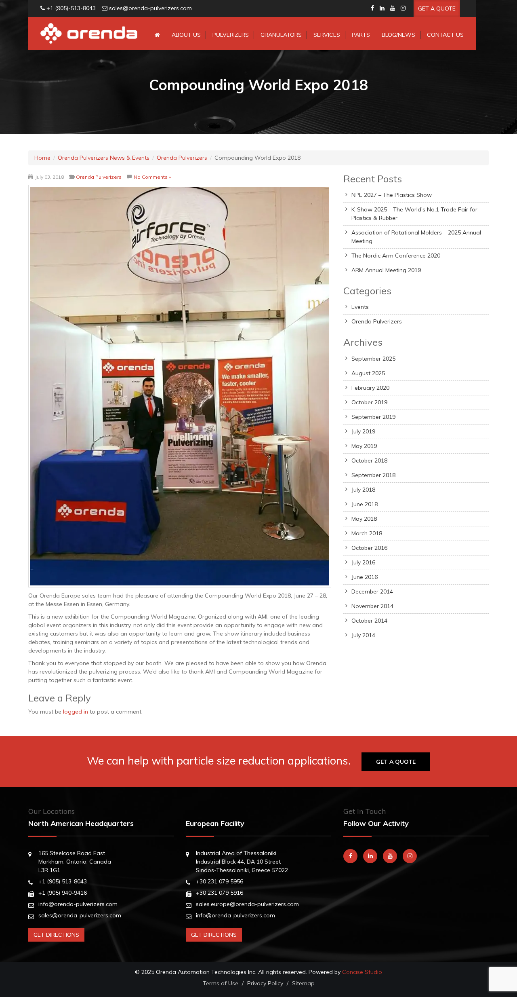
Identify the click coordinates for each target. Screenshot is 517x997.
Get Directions (56, 934)
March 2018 (366, 533)
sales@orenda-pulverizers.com (150, 8)
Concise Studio (362, 972)
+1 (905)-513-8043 (71, 8)
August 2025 (368, 373)
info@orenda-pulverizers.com (78, 904)
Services (326, 34)
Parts (361, 34)
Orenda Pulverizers (99, 177)
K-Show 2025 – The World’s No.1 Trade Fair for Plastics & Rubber (414, 214)
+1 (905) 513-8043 (62, 881)
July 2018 (363, 489)
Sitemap (303, 983)
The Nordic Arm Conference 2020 (395, 255)
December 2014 (372, 591)
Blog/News (398, 34)
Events (360, 307)
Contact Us (445, 34)
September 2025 (373, 358)
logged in (75, 711)
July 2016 (363, 562)
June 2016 (364, 577)
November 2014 (372, 606)
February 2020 (370, 387)
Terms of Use (220, 983)
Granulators (281, 34)
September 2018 (373, 475)
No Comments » (152, 177)
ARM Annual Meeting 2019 (386, 270)
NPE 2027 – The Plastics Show (391, 195)
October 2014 (369, 620)
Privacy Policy (265, 983)
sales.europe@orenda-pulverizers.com (247, 904)
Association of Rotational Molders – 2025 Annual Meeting (416, 237)
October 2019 (369, 402)
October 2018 (369, 460)
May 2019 (364, 446)
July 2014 (363, 635)
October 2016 (369, 547)
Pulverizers (230, 34)
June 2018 (364, 504)
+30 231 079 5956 (219, 881)
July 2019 (363, 431)
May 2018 (364, 518)
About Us (186, 34)
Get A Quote (437, 8)
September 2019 (373, 416)
